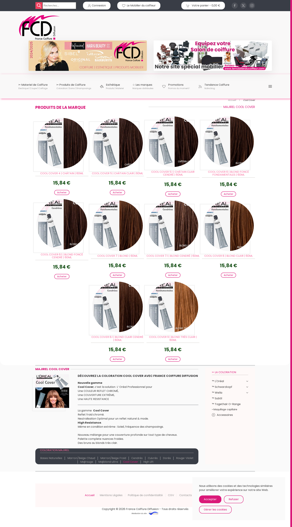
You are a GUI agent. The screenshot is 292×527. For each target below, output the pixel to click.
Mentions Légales (111, 495)
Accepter (210, 499)
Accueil (89, 495)
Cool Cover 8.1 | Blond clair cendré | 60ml (117, 338)
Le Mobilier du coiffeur (140, 5)
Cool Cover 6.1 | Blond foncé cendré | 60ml (62, 256)
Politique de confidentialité (145, 495)
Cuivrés (153, 458)
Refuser (234, 499)
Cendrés (137, 458)
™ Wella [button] (217, 393)
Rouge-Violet (184, 458)
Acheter (62, 192)
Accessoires (225, 415)
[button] (33, 86)
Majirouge (86, 462)
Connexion (98, 5)
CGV (171, 495)
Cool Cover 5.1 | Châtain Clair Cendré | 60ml (172, 173)
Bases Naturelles (51, 458)
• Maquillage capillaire (224, 409)
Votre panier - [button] (205, 5)
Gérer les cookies (215, 509)
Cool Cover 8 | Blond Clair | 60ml (228, 256)
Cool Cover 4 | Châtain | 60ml (61, 173)
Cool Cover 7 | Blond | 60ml (117, 256)
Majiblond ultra (108, 462)
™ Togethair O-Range (226, 404)
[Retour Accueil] (39, 27)
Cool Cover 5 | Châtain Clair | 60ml (117, 173)
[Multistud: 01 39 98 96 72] (153, 513)
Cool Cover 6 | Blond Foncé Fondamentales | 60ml (228, 173)
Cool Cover (130, 462)
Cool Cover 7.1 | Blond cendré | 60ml (173, 256)
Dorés (167, 458)
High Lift (148, 462)
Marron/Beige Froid (113, 458)
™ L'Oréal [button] (218, 381)
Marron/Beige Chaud (81, 458)
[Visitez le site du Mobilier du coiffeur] (213, 55)
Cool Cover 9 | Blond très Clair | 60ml (173, 338)
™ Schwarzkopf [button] (222, 387)
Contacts (185, 495)
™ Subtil (217, 398)
